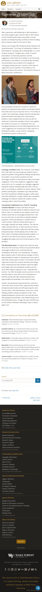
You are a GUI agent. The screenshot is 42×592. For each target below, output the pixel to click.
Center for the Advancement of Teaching (15, 506)
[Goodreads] (25, 569)
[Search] (37, 380)
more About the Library (8, 537)
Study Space (6, 511)
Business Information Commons (13, 503)
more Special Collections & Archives (12, 493)
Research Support (8, 442)
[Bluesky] (19, 569)
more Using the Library (8, 427)
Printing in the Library (9, 423)
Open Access (6, 462)
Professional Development (18, 25)
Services (10, 9)
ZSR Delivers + (8, 425)
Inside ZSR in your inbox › (12, 368)
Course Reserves (7, 418)
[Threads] (15, 569)
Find (3, 9)
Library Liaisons (7, 459)
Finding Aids (6, 481)
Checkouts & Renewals (9, 416)
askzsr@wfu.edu (17, 564)
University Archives (8, 491)
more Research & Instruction (10, 449)
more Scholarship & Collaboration (11, 471)
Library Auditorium (8, 508)
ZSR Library (14, 2)
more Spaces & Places (8, 515)
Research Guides (7, 440)
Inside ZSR (14, 390)
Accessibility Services (9, 413)
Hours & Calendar (8, 525)
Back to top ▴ (21, 547)
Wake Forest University (21, 556)
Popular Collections (8, 489)
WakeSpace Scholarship (10, 469)
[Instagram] (9, 569)
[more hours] (25, 5)
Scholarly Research (8, 467)
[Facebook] (5, 569)
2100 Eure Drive (16, 562)
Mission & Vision (7, 532)
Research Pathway (8, 464)
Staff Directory (7, 535)
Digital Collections (8, 479)
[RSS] (35, 569)
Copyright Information (9, 457)
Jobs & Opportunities (9, 528)
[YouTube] (32, 569)
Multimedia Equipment (9, 421)
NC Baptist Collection (9, 486)
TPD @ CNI (6, 398)
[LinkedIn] (12, 569)
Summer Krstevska (17, 21)
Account (18, 9)
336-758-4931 (27, 564)
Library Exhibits (7, 484)
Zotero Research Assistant (11, 447)
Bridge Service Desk (8, 501)
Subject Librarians (8, 445)
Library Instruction (8, 435)
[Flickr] (22, 569)
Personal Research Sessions (11, 438)
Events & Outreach (8, 523)
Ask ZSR (20, 541)
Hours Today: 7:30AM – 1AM (15, 5)
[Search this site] (39, 9)
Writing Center (7, 513)
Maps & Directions (8, 530)
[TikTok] (29, 569)
